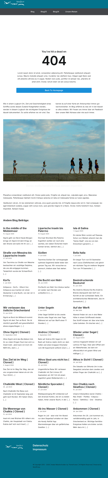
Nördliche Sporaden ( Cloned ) (51, 385)
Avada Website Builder (58, 464)
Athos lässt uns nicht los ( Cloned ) (53, 361)
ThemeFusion (73, 464)
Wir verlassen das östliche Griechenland (16, 309)
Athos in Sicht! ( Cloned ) (88, 359)
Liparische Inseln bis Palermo (50, 230)
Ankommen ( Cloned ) (86, 408)
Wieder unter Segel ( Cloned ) (85, 333)
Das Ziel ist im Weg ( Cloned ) (15, 361)
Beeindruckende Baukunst (83, 281)
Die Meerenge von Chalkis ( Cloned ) (14, 410)
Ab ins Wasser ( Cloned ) (53, 408)
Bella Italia (79, 252)
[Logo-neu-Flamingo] (14, 445)
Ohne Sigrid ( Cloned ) (16, 332)
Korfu (6, 280)
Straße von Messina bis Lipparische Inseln (17, 254)
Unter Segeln (46, 307)
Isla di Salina (80, 228)
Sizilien (42, 252)
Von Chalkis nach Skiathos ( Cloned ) (84, 385)
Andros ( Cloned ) (48, 332)
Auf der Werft (81, 307)
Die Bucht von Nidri (49, 280)
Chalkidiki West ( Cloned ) (18, 384)
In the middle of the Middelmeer (15, 230)
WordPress (36, 467)
